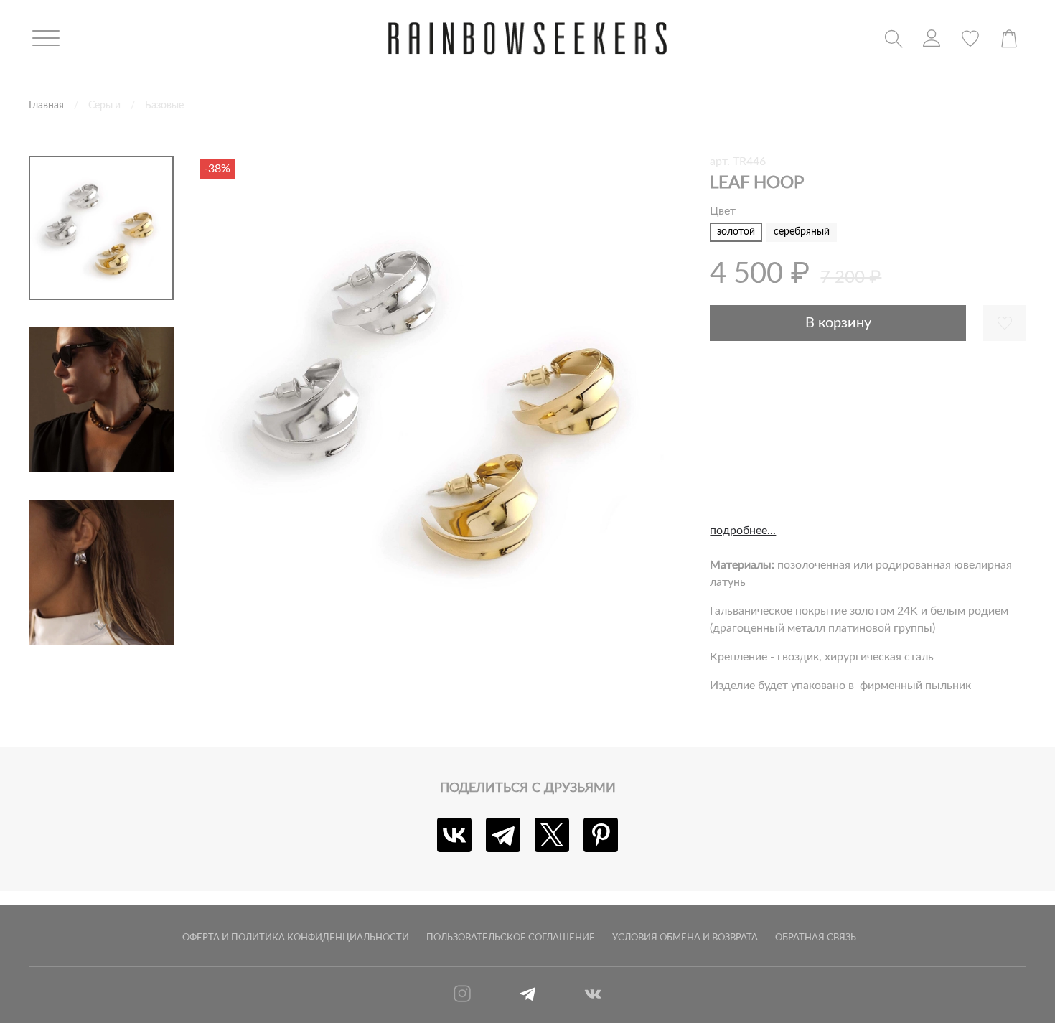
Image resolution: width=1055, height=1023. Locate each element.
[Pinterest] (600, 835)
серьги (104, 105)
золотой (736, 232)
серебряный (802, 232)
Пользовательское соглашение (510, 937)
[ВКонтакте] (454, 835)
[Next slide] (101, 627)
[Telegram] (503, 835)
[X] (552, 835)
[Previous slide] (225, 400)
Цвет (723, 211)
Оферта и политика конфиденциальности (295, 937)
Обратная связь (815, 937)
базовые (164, 105)
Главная (46, 105)
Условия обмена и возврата (685, 937)
